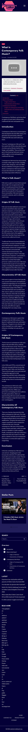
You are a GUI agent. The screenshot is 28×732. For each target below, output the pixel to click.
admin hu (4, 622)
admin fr (4, 618)
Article (4, 624)
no (2, 679)
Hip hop (4, 661)
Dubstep (4, 638)
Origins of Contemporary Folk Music (14, 107)
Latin (3, 674)
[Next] (24, 512)
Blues (3, 627)
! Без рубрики (6, 609)
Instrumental (5, 668)
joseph (4, 57)
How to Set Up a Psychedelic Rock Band (21, 480)
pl (2, 688)
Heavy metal (5, 659)
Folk (3, 44)
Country (4, 633)
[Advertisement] (14, 26)
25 (2, 611)
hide (17, 95)
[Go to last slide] (4, 512)
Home (21, 715)
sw (2, 704)
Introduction (6, 98)
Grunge (4, 656)
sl (2, 699)
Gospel (4, 654)
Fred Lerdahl (6, 90)
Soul (3, 702)
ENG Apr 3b (5, 645)
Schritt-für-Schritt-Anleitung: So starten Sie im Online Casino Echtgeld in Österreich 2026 (14, 589)
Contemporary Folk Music (9, 105)
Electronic (4, 640)
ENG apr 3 (4, 643)
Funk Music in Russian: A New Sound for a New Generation (6, 481)
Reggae (4, 695)
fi (2, 647)
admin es (4, 615)
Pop (3, 690)
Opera (3, 686)
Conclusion (5, 113)
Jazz (3, 670)
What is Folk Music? (8, 100)
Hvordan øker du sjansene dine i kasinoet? (13, 584)
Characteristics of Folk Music (12, 103)
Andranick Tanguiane (16, 88)
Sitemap (14, 720)
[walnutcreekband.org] (9, 6)
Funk (3, 652)
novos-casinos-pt (6, 681)
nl (2, 677)
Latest (3, 672)
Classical (4, 631)
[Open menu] (24, 5)
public (3, 693)
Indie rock (4, 665)
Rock (3, 697)
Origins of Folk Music (10, 101)
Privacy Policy (19, 717)
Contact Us (7, 717)
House (3, 663)
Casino (4, 629)
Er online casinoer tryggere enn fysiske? (13, 599)
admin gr (4, 620)
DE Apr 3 (4, 636)
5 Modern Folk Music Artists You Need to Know (14, 518)
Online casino (5, 684)
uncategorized (6, 706)
